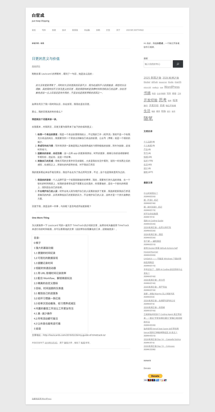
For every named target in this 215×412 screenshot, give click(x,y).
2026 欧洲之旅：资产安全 (155, 286)
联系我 (75, 30)
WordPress (172, 87)
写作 (44, 30)
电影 (153, 111)
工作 (179, 93)
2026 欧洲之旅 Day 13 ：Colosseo (159, 346)
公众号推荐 (161, 93)
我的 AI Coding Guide (153, 220)
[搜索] (178, 64)
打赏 (108, 30)
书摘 (147, 93)
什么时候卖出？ (151, 193)
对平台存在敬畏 (151, 213)
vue (161, 87)
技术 (64, 30)
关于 (118, 30)
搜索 (146, 58)
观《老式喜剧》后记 (153, 206)
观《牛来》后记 (151, 200)
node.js (155, 87)
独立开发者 (171, 105)
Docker (147, 82)
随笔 (66, 342)
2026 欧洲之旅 (171, 77)
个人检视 (148, 145)
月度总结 (153, 105)
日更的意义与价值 (46, 58)
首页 (34, 30)
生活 (147, 110)
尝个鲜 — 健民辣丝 (152, 241)
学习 (146, 153)
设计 (168, 111)
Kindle (170, 82)
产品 (146, 149)
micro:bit (147, 87)
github (155, 82)
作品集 (87, 30)
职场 (163, 111)
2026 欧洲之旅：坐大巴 (154, 279)
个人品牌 (148, 141)
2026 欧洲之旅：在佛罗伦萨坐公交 (159, 300)
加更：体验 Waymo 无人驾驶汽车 (159, 293)
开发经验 (151, 99)
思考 (163, 99)
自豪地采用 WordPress (41, 398)
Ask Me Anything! (135, 30)
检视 (83, 342)
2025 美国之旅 (152, 77)
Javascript (163, 82)
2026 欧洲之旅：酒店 (153, 234)
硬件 (158, 111)
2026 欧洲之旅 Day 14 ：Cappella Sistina (162, 339)
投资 (54, 30)
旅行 (146, 105)
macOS (178, 82)
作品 (154, 93)
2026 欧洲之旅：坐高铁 (154, 307)
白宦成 (38, 15)
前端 (174, 93)
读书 (173, 111)
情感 (146, 156)
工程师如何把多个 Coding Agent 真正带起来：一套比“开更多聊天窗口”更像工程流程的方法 (163, 318)
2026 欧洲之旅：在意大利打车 (157, 227)
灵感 (162, 105)
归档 (98, 30)
